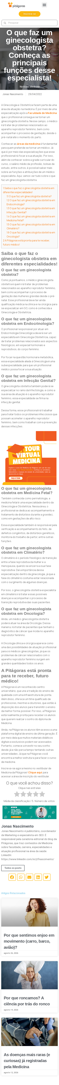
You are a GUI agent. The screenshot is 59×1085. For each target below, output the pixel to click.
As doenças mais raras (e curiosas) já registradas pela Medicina (27, 1060)
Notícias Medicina (29, 86)
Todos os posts (12, 868)
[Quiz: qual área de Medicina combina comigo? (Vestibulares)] (29, 812)
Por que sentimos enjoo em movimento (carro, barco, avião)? (29, 941)
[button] (44, 5)
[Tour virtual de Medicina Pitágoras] (29, 457)
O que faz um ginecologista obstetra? (29, 196)
